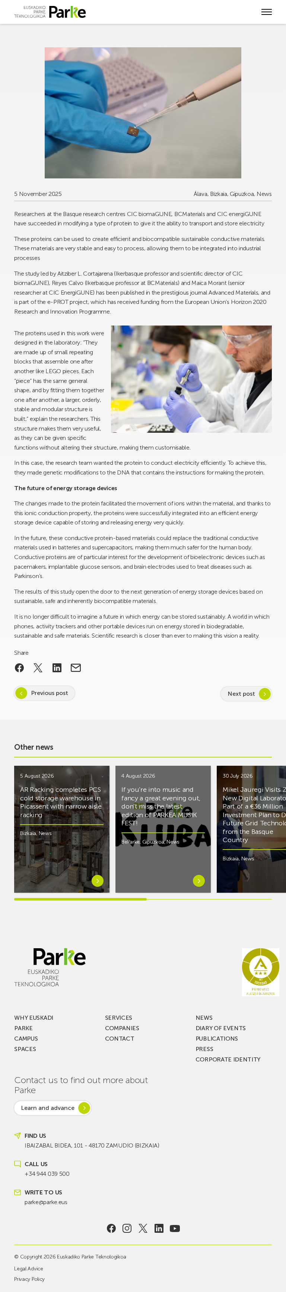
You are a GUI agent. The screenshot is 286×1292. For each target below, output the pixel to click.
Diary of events (221, 1028)
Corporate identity (228, 1059)
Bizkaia (218, 193)
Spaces (25, 1049)
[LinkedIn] (159, 1228)
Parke (23, 1028)
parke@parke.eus (46, 1202)
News (264, 193)
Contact (119, 1038)
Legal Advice (28, 1269)
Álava (200, 193)
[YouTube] (175, 1228)
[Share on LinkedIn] (57, 667)
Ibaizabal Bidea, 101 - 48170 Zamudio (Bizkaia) (92, 1145)
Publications (217, 1038)
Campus (26, 1038)
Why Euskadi (33, 1017)
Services (118, 1017)
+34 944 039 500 (47, 1173)
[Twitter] (143, 1228)
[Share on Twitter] (38, 667)
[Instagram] (127, 1228)
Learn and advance (47, 1107)
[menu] (266, 12)
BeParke (130, 842)
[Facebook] (111, 1228)
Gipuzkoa (242, 193)
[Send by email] (76, 667)
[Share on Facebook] (19, 667)
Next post (241, 693)
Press (204, 1049)
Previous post (49, 692)
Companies (122, 1028)
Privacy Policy (29, 1279)
